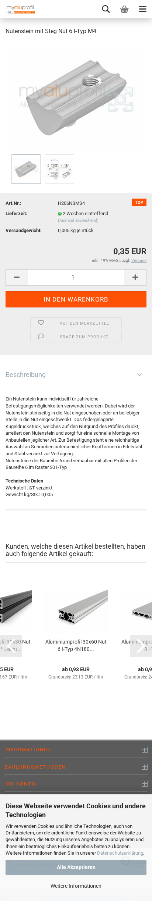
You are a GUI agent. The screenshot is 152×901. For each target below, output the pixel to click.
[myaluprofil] (18, 9)
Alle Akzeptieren (76, 867)
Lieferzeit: (16, 213)
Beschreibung (26, 374)
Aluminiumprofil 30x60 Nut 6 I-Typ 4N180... (76, 645)
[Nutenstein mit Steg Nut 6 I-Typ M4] (76, 97)
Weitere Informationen (76, 886)
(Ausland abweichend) (78, 220)
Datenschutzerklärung (120, 853)
